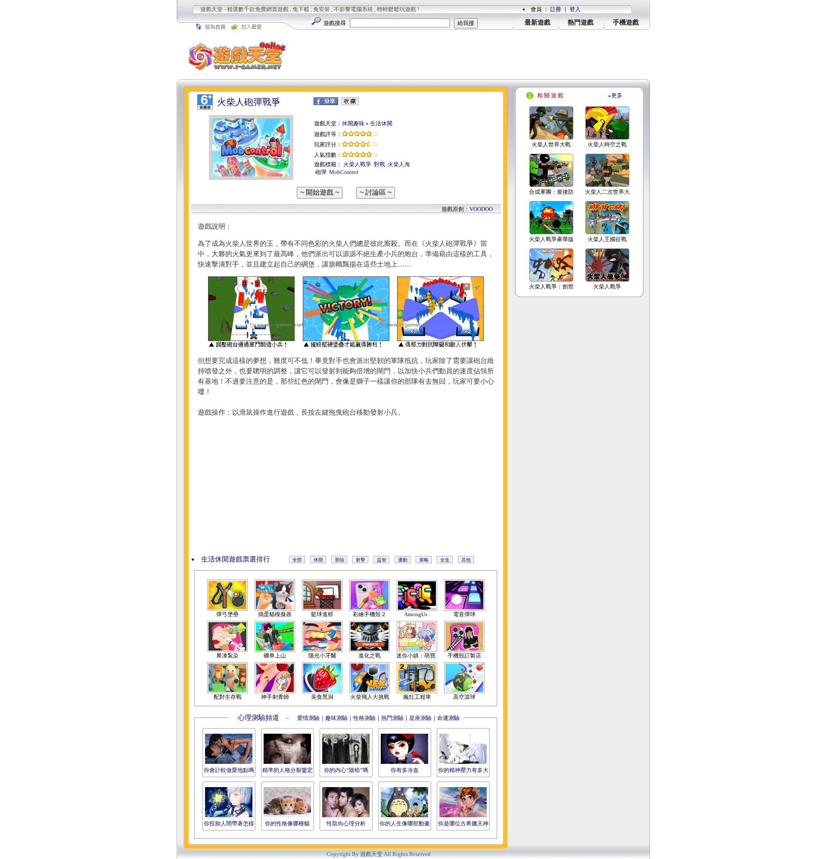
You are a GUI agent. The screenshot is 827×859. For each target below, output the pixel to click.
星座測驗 (420, 718)
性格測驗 (364, 718)
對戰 (379, 164)
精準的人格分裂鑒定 (287, 770)
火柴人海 (399, 164)
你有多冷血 (405, 770)
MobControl (343, 172)
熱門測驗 (392, 718)
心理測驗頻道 (258, 717)
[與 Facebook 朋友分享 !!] (326, 103)
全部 (297, 559)
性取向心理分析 (346, 823)
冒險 (339, 559)
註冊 (555, 9)
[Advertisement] (474, 55)
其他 (466, 559)
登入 (575, 9)
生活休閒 (381, 123)
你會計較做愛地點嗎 (229, 770)
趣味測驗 (336, 718)
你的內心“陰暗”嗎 (346, 770)
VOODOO (481, 209)
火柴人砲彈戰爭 (248, 102)
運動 (403, 559)
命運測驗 (448, 718)
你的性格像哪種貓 (287, 823)
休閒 (318, 559)
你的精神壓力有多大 (463, 770)
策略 (424, 559)
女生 (445, 559)
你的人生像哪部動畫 (404, 823)
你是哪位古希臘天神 (463, 823)
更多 (615, 95)
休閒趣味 (353, 123)
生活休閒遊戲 (222, 559)
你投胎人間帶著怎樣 (229, 823)
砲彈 (320, 172)
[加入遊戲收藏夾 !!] (350, 103)
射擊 (360, 559)
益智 (382, 559)
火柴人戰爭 (357, 164)
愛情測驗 (308, 718)
